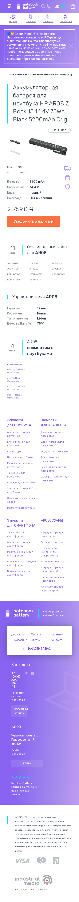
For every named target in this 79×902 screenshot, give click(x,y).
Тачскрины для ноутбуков (16, 474)
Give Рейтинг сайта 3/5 (20, 777)
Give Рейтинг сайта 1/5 (13, 777)
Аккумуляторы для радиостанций (52, 569)
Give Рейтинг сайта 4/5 (24, 777)
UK (57, 7)
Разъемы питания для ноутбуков (20, 465)
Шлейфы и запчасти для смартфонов (21, 563)
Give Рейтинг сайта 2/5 (16, 777)
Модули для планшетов (55, 451)
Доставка (18, 634)
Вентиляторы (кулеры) (21, 507)
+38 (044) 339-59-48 (15, 680)
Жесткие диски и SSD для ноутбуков (22, 490)
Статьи (35, 640)
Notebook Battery (20, 613)
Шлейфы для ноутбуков (21, 482)
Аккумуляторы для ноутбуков (18, 434)
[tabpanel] (48, 147)
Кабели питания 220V (54, 561)
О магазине (19, 640)
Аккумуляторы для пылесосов (52, 534)
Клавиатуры (14, 451)
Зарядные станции (52, 542)
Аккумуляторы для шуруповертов (52, 588)
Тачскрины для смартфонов (16, 534)
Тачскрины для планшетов (50, 459)
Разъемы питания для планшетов (53, 468)
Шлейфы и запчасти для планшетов (55, 478)
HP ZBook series (14, 364)
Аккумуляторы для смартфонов (18, 544)
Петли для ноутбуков (20, 457)
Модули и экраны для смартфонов (20, 553)
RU (64, 7)
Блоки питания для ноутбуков (18, 443)
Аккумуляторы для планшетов (52, 434)
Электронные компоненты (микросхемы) (49, 552)
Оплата (36, 634)
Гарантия (57, 634)
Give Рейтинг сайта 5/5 (28, 777)
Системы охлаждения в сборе (21, 500)
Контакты (57, 640)
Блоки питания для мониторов (52, 579)
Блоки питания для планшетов (52, 443)
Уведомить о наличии (34, 221)
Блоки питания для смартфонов (18, 573)
